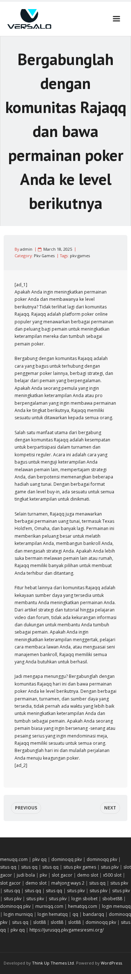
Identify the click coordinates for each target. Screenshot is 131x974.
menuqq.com (14, 859)
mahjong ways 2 (67, 883)
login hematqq (52, 914)
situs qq (8, 867)
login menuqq (116, 906)
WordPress (111, 963)
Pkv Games (44, 255)
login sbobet (84, 899)
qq (75, 914)
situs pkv (110, 867)
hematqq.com (82, 906)
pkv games (80, 255)
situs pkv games (79, 867)
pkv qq (39, 859)
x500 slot (112, 875)
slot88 (39, 922)
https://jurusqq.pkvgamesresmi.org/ (66, 930)
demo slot (87, 875)
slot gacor (62, 875)
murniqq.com (49, 906)
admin (26, 249)
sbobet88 (112, 899)
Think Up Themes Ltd (53, 963)
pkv (43, 875)
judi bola (26, 875)
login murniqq (18, 914)
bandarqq (93, 914)
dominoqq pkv (66, 859)
